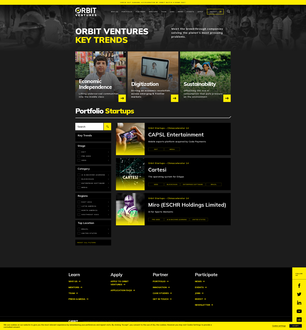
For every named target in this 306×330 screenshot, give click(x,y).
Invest (213, 12)
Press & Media (76, 299)
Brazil (214, 184)
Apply (200, 12)
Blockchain (172, 184)
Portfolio (127, 12)
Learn (74, 274)
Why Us (114, 12)
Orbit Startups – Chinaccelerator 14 (168, 128)
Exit (156, 149)
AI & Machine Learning (177, 219)
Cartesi (157, 170)
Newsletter (202, 304)
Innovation (160, 287)
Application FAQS (121, 290)
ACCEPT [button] (295, 326)
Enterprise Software (193, 184)
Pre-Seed (156, 219)
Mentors (153, 12)
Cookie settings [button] (279, 326)
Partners (140, 12)
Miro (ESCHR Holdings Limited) (187, 205)
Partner (160, 274)
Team (163, 12)
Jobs (172, 12)
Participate (206, 274)
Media (172, 149)
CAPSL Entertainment (176, 134)
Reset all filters (86, 242)
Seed (156, 184)
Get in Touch (161, 299)
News (180, 12)
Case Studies (161, 293)
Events (190, 12)
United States (198, 219)
